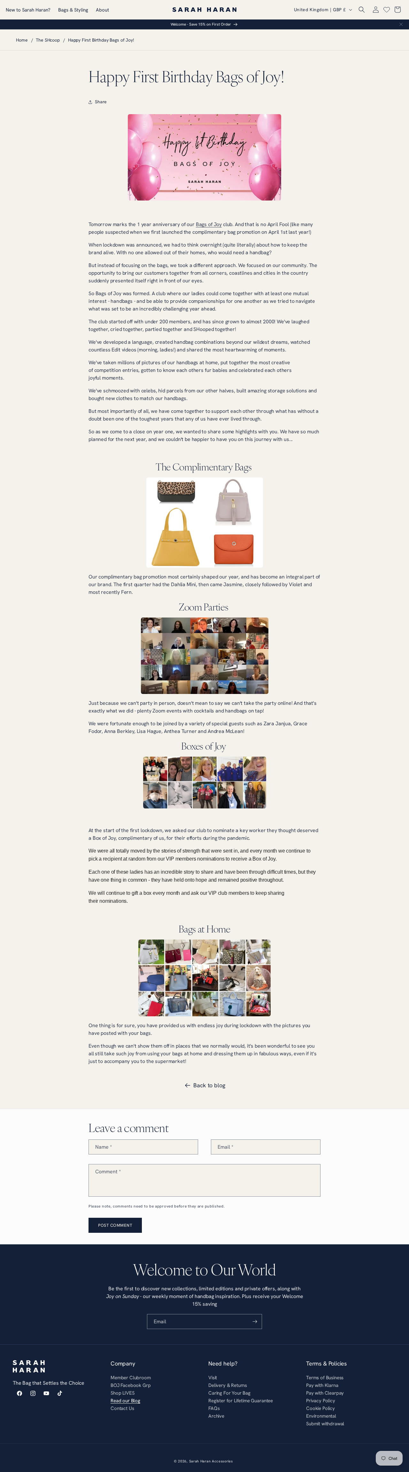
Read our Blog (125, 1400)
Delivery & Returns (227, 1385)
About (102, 9)
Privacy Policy (320, 1400)
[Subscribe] (255, 1321)
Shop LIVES (122, 1393)
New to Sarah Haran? (28, 9)
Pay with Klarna (322, 1385)
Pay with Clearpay (325, 1393)
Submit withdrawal (325, 1423)
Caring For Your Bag (229, 1393)
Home (21, 40)
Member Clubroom (131, 1378)
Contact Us (122, 1408)
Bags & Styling (73, 9)
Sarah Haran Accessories (211, 1461)
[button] (362, 10)
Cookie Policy (320, 1408)
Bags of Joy (209, 224)
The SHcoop (47, 40)
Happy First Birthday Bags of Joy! (101, 40)
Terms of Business (324, 1378)
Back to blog (209, 1085)
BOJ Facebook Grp (130, 1385)
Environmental (321, 1416)
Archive (216, 1416)
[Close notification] (401, 24)
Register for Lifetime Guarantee (240, 1400)
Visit (212, 1378)
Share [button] (101, 102)
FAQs (214, 1408)
